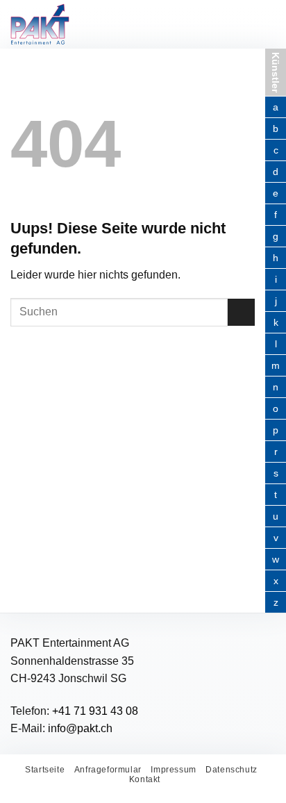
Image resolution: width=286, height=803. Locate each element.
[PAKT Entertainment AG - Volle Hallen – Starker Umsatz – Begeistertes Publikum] (79, 24)
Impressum (173, 770)
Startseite (45, 770)
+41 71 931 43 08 (95, 711)
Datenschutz (231, 770)
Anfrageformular (108, 770)
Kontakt (144, 779)
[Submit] (241, 312)
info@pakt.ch (80, 728)
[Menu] (257, 24)
